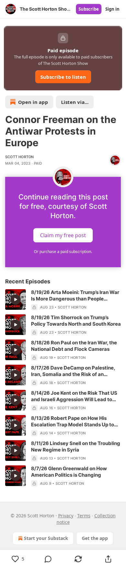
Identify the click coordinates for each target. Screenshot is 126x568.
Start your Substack (46, 538)
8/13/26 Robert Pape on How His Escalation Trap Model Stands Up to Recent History (72, 421)
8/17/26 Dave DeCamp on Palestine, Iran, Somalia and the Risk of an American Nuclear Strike (73, 371)
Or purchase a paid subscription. (63, 251)
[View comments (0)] (48, 559)
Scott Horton (19, 157)
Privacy (65, 515)
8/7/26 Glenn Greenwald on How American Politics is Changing (69, 471)
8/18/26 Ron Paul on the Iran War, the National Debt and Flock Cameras (74, 346)
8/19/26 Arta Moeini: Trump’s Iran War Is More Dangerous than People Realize (75, 295)
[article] (63, 299)
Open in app (33, 102)
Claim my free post (63, 235)
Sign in (112, 9)
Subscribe (89, 9)
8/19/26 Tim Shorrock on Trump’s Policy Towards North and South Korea (76, 320)
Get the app (95, 538)
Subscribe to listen (63, 77)
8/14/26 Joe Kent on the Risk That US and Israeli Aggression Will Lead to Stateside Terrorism (74, 396)
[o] (15, 299)
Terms (83, 515)
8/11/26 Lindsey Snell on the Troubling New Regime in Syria (75, 446)
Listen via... (75, 102)
